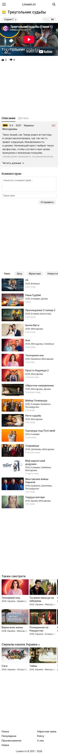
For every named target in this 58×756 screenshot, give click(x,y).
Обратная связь (46, 731)
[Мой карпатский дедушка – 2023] (29, 467)
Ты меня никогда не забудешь (41, 599)
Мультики (35, 273)
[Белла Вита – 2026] (29, 330)
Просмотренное (11, 740)
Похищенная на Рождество (38, 629)
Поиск (5, 731)
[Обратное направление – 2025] (29, 390)
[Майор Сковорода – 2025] (29, 405)
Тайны (33, 665)
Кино (7, 273)
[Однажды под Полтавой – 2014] (29, 435)
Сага (4, 665)
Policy (40, 736)
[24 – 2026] (29, 285)
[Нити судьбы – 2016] (29, 420)
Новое (5, 745)
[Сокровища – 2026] (29, 450)
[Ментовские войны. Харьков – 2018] (29, 485)
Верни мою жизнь (12, 627)
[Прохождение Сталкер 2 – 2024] (29, 315)
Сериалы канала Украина (19, 644)
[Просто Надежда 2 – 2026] (29, 375)
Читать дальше (11, 163)
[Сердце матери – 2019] (29, 502)
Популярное (9, 736)
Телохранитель (11, 597)
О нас (40, 740)
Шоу (19, 273)
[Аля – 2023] (29, 345)
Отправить (47, 202)
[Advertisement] (29, 89)
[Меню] (4, 4)
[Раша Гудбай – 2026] (29, 300)
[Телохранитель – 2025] (29, 360)
